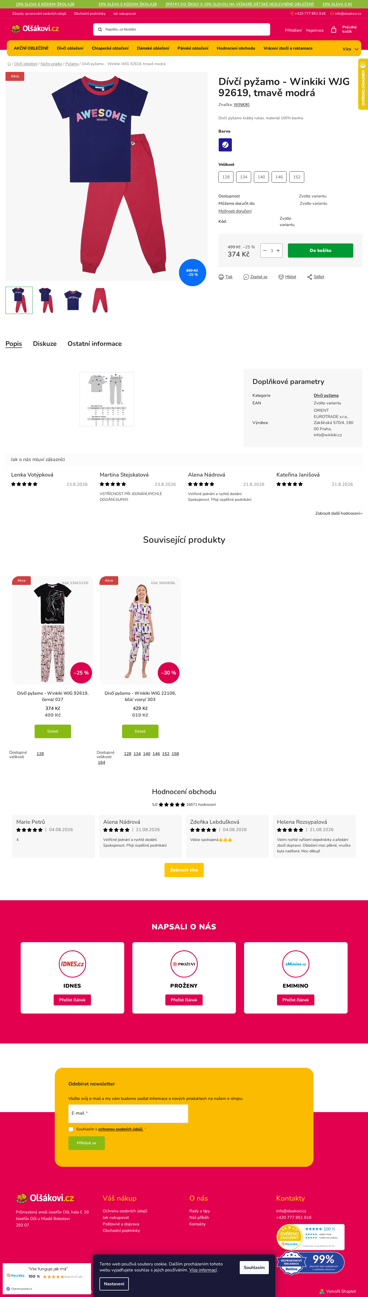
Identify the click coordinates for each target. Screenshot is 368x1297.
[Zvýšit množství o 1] (278, 250)
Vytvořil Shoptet (341, 1291)
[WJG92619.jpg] (106, 399)
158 (175, 753)
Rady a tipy (199, 1211)
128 (40, 753)
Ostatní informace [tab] (95, 343)
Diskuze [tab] (45, 343)
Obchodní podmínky (90, 13)
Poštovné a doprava (121, 1224)
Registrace (315, 30)
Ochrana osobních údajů (125, 1211)
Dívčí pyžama (326, 395)
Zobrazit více (184, 870)
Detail (52, 731)
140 (146, 753)
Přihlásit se (86, 1143)
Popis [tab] (13, 343)
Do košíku (320, 251)
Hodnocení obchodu (184, 791)
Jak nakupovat (124, 13)
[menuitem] (31, 48)
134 (137, 753)
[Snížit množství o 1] (265, 250)
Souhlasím (254, 1268)
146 (156, 753)
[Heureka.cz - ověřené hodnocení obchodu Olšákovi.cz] (314, 1237)
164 (101, 762)
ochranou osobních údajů (121, 1129)
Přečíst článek (72, 1000)
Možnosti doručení (234, 211)
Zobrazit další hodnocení (337, 513)
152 (165, 753)
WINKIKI (242, 104)
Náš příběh (199, 1217)
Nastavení (114, 1284)
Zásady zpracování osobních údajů (39, 13)
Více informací (203, 1270)
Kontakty (197, 1224)
